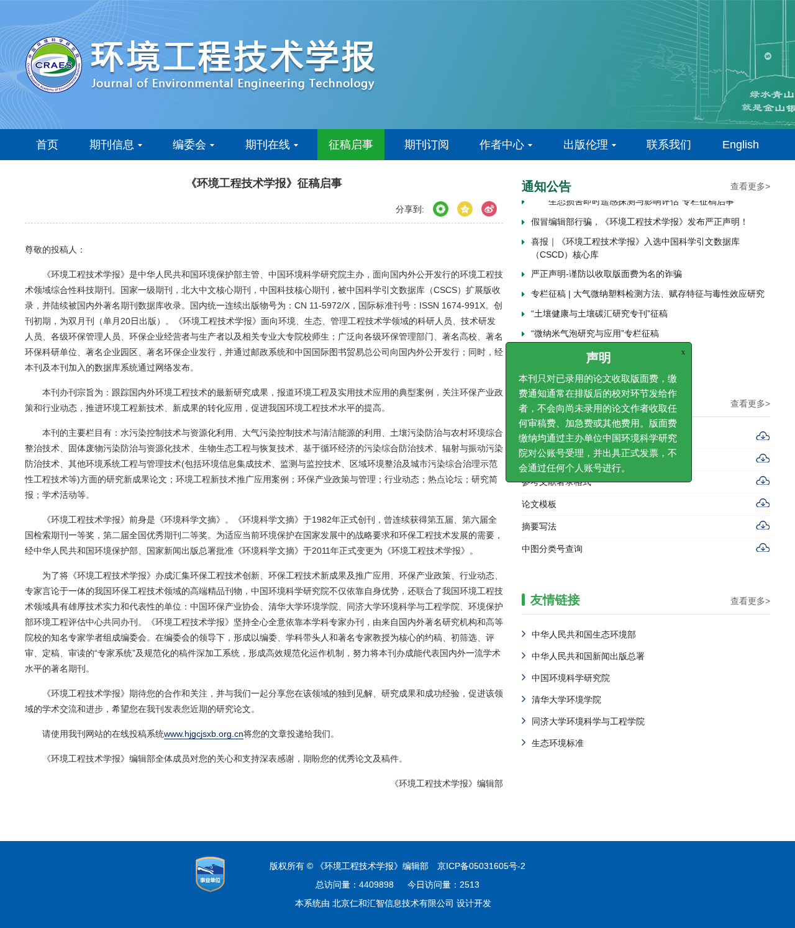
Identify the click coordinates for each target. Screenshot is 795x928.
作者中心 (501, 144)
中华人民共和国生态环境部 (584, 634)
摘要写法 (539, 526)
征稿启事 (351, 144)
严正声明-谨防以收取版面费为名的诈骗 (606, 270)
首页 (47, 144)
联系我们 (669, 144)
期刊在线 (267, 144)
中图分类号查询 (552, 549)
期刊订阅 (426, 144)
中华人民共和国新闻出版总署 (588, 656)
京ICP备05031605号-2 (481, 866)
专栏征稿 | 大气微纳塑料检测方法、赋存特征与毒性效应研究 (648, 290)
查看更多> (750, 186)
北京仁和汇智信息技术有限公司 (393, 903)
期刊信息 (111, 144)
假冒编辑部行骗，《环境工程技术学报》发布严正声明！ (639, 218)
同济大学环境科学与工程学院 (588, 721)
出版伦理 (585, 144)
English (740, 144)
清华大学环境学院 (566, 700)
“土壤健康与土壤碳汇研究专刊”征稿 (599, 310)
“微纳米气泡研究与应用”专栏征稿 (595, 330)
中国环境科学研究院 (571, 678)
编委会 (189, 144)
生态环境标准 (558, 743)
